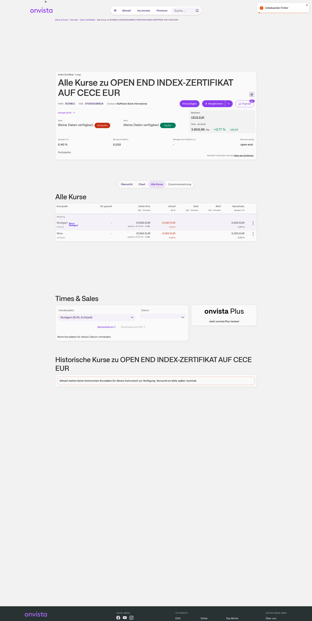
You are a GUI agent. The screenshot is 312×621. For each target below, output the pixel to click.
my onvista (143, 10)
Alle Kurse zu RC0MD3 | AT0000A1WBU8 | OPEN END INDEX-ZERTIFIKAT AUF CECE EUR (137, 20)
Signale (246, 103)
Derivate (74, 20)
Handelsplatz (66, 310)
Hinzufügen (189, 103)
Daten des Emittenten (244, 155)
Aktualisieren (105, 327)
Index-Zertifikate (87, 20)
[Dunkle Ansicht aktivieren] (46, 1)
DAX (178, 618)
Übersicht (127, 184)
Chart (141, 184)
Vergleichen (215, 103)
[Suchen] (197, 10)
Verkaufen (102, 125)
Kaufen (168, 125)
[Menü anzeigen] (115, 10)
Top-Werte (232, 618)
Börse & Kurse (61, 20)
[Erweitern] (229, 103)
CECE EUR (197, 117)
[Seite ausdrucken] (251, 94)
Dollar (204, 618)
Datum (145, 310)
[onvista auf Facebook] (118, 618)
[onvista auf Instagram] (131, 618)
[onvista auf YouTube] (125, 618)
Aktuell (126, 10)
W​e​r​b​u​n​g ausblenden (184, 44)
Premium (162, 10)
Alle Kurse (157, 184)
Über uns (271, 618)
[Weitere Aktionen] (253, 223)
